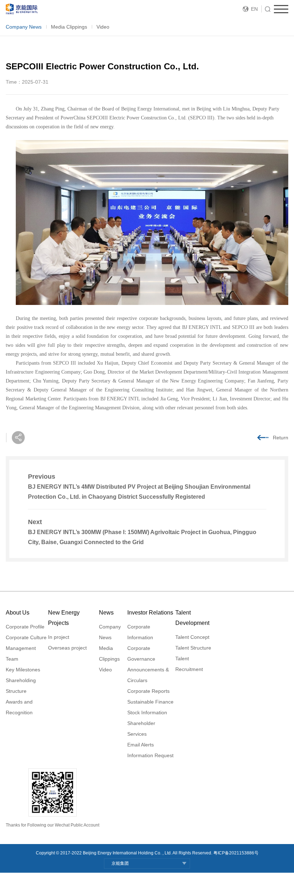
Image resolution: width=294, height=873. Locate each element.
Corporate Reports (148, 691)
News (106, 613)
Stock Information (147, 712)
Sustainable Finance (150, 702)
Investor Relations (150, 613)
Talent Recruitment (189, 664)
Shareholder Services (141, 728)
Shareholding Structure (21, 685)
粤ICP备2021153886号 (236, 852)
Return (280, 437)
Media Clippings (69, 27)
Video (102, 27)
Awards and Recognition (19, 707)
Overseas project (67, 648)
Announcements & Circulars (148, 675)
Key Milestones (23, 669)
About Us (17, 613)
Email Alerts (140, 745)
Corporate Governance (141, 653)
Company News (24, 27)
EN (254, 9)
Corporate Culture (26, 637)
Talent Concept (192, 637)
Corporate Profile (25, 627)
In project (58, 637)
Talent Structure (193, 648)
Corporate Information (140, 632)
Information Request (150, 755)
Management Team (21, 653)
